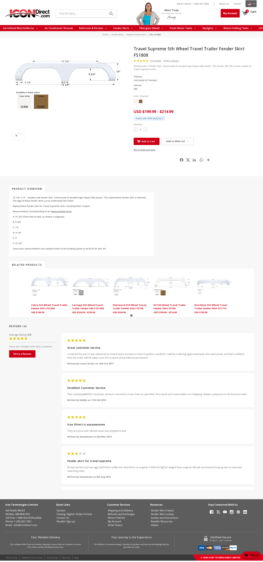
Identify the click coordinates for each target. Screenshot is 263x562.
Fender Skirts (121, 28)
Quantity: (138, 124)
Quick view (50, 286)
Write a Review (171, 60)
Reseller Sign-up (66, 521)
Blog (76, 557)
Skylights (208, 28)
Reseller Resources (162, 521)
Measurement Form (61, 211)
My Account (230, 13)
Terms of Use (12, 557)
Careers (237, 3)
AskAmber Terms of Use (32, 557)
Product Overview (27, 188)
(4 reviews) (156, 60)
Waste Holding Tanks (236, 28)
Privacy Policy (52, 557)
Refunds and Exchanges (121, 514)
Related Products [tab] (27, 264)
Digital (70, 514)
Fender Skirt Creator (162, 510)
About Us (224, 3)
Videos (155, 525)
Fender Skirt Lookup (162, 514)
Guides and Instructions (164, 517)
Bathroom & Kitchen (91, 28)
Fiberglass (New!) (149, 28)
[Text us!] (251, 556)
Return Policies (116, 517)
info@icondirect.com (25, 525)
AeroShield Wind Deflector (19, 28)
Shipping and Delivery (120, 510)
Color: (141, 96)
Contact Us (63, 517)
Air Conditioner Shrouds (59, 28)
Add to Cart (148, 141)
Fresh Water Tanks (181, 28)
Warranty (66, 557)
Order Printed (84, 514)
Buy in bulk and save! (144, 149)
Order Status (115, 525)
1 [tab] (131, 315)
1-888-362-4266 (201, 3)
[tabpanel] (50, 292)
